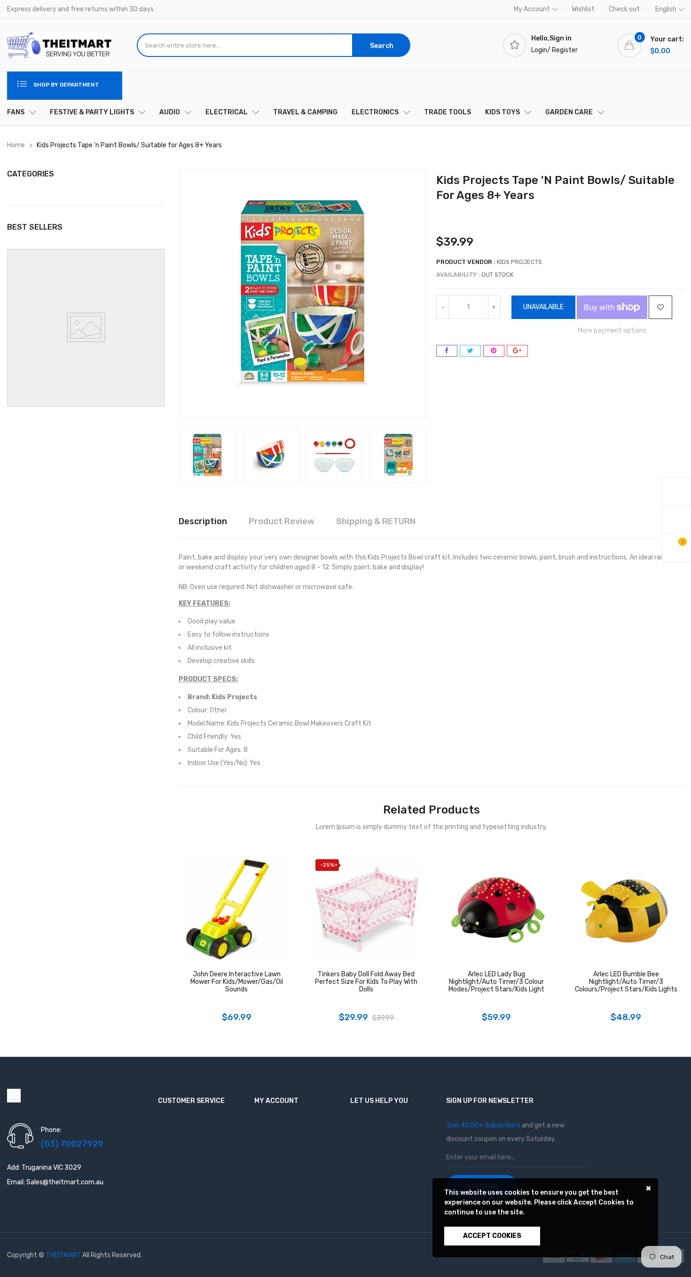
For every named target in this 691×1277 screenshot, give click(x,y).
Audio (169, 112)
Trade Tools (447, 112)
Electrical (226, 112)
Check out (624, 9)
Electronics (375, 112)
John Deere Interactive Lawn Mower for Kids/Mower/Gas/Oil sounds (236, 982)
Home (16, 145)
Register (565, 50)
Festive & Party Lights (92, 112)
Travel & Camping (305, 112)
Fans (15, 112)
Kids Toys (502, 112)
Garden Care (569, 112)
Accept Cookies (492, 1236)
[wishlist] (676, 519)
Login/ (540, 50)
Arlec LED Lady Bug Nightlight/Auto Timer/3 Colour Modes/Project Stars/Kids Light (496, 982)
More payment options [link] (612, 331)
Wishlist (583, 9)
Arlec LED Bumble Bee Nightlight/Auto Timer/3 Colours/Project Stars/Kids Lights (626, 982)
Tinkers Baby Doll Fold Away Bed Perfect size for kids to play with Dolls (366, 982)
